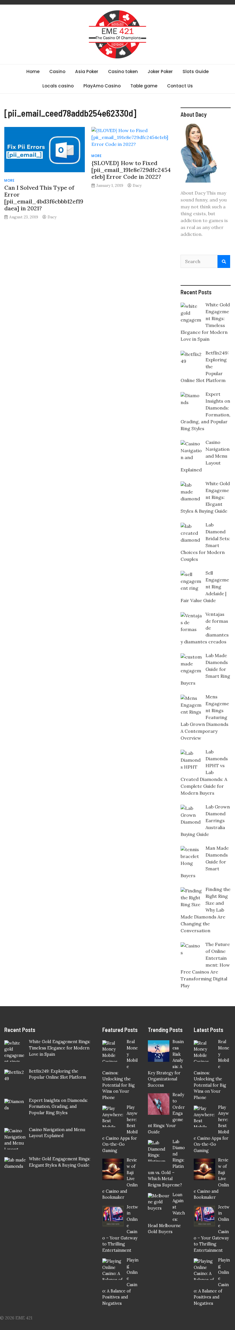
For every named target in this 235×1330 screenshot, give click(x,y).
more (9, 180)
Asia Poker (86, 71)
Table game (143, 86)
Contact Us (180, 86)
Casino (57, 71)
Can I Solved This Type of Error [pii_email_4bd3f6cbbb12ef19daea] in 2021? (43, 198)
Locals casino (58, 86)
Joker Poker (160, 71)
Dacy (52, 217)
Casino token (123, 71)
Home (33, 71)
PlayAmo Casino (102, 86)
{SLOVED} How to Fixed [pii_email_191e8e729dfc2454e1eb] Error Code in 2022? (131, 169)
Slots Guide (196, 71)
